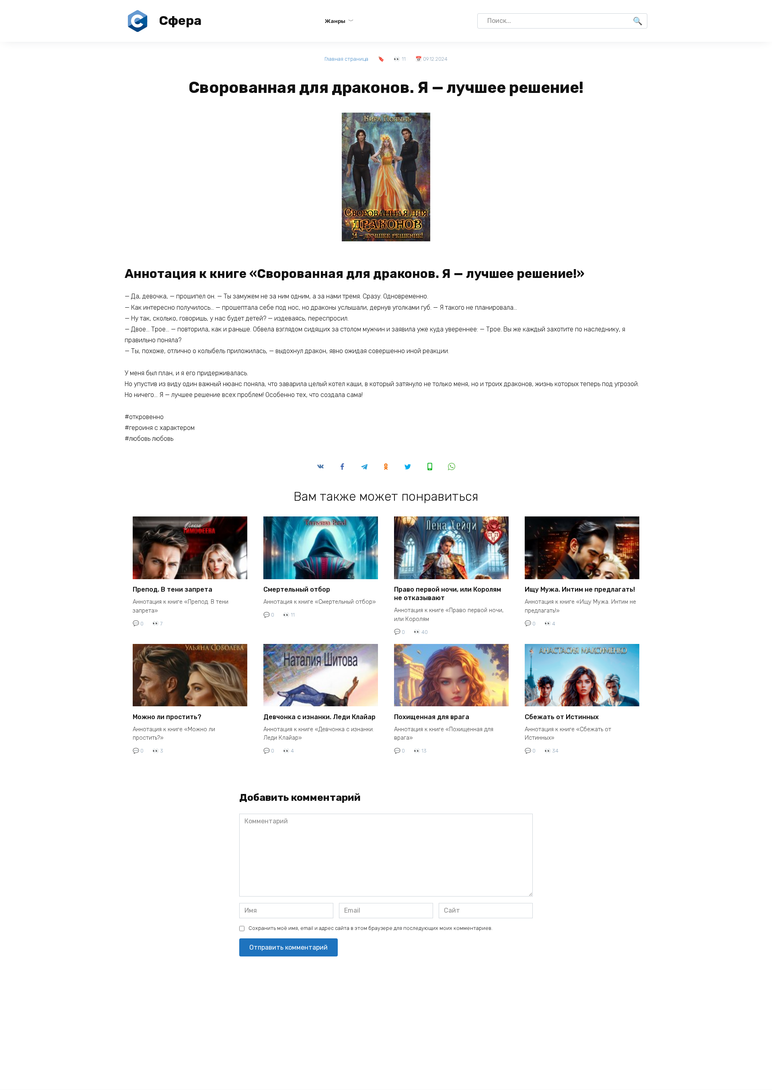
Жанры (335, 21)
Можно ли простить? (167, 716)
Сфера (180, 20)
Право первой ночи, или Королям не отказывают (447, 594)
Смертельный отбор (296, 589)
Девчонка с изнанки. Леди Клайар (319, 716)
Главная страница (346, 59)
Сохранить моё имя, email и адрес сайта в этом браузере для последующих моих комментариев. (370, 928)
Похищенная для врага (431, 716)
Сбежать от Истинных (562, 716)
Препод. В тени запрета (172, 589)
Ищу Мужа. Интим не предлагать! (580, 589)
